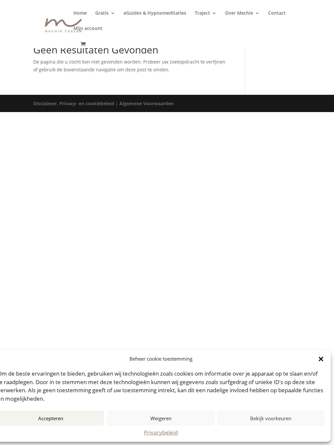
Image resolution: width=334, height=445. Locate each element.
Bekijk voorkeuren (270, 418)
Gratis (102, 13)
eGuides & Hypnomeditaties (155, 13)
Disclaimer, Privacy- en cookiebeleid (73, 103)
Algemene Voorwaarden (146, 103)
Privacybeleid (161, 432)
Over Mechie (239, 13)
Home (80, 13)
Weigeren (161, 418)
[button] (321, 359)
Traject (202, 13)
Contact (277, 13)
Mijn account (87, 28)
